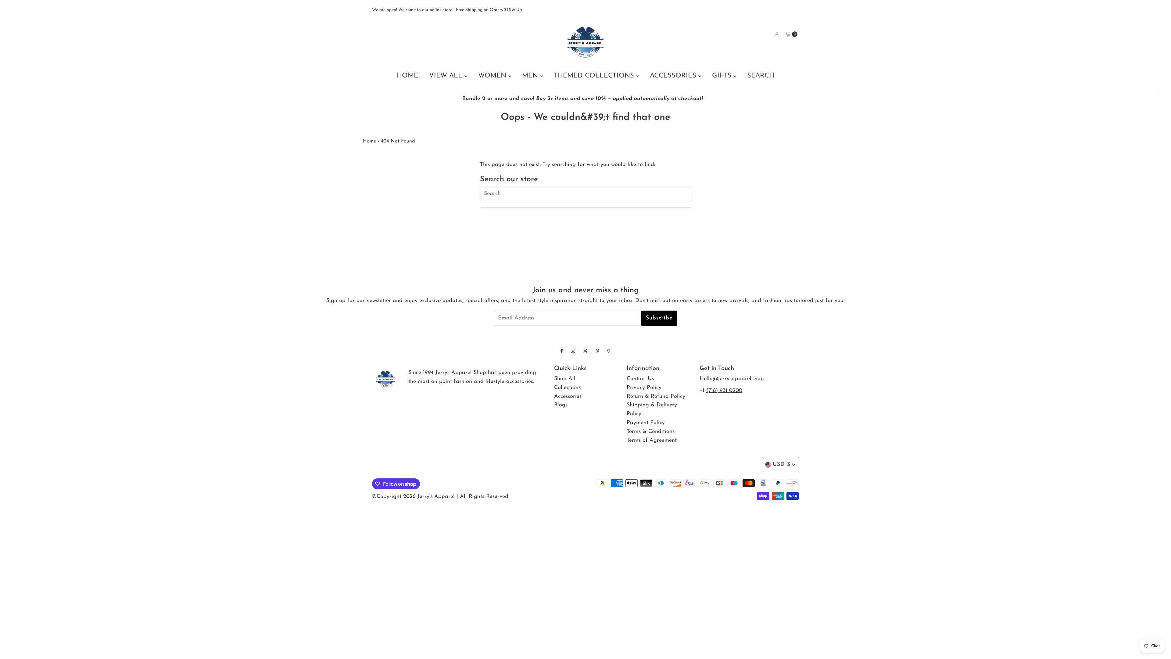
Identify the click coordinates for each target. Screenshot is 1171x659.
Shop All (564, 379)
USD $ (781, 464)
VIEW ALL (446, 75)
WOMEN (493, 75)
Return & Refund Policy (656, 396)
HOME (407, 75)
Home (369, 141)
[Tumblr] (609, 351)
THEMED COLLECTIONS (595, 75)
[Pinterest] (597, 351)
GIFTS (722, 75)
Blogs (561, 405)
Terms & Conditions (651, 431)
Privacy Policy (644, 388)
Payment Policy (646, 423)
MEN (531, 75)
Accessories (568, 396)
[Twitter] (585, 351)
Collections (567, 388)
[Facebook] (561, 351)
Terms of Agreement (652, 440)
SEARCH (760, 75)
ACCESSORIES (674, 75)
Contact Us (640, 379)
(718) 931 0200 (724, 391)
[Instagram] (573, 351)
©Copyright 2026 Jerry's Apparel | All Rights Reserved (440, 496)
